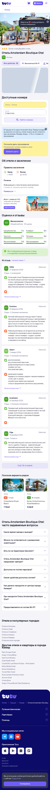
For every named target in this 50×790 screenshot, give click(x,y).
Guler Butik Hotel (8, 660)
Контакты (5, 763)
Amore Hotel (7, 677)
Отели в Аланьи (8, 635)
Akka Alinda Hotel (8, 666)
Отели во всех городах (11, 640)
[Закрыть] (45, 129)
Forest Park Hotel (8, 672)
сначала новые (17, 260)
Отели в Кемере (8, 637)
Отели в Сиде (7, 629)
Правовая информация (10, 766)
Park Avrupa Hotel (9, 652)
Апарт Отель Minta (9, 655)
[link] (9, 207)
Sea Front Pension (8, 658)
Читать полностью (11, 297)
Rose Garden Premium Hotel (13, 675)
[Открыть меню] (46, 3)
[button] (29, 3)
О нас (4, 758)
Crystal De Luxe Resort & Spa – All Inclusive (18, 663)
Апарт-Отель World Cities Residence (16, 683)
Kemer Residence (8, 669)
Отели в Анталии (8, 626)
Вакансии (5, 761)
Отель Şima (6, 680)
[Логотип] (6, 3)
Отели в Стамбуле (9, 632)
